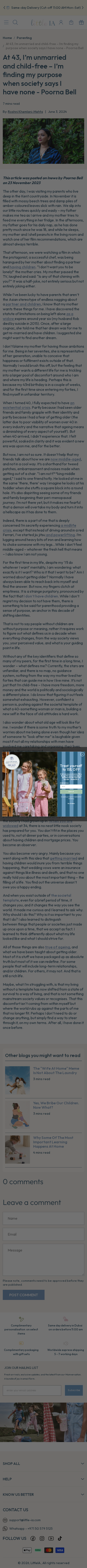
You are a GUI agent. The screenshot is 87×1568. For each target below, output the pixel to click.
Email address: (64, 783)
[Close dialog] (82, 754)
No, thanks (71, 803)
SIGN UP (71, 792)
